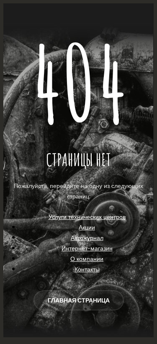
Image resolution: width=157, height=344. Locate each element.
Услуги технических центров (87, 216)
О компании (86, 258)
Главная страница (79, 300)
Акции (87, 227)
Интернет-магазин (87, 248)
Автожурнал (87, 237)
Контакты (87, 269)
